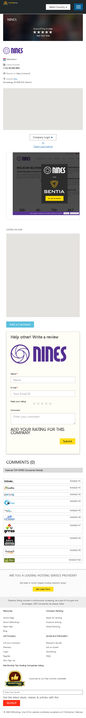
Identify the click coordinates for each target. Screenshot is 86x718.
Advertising (51, 651)
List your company (11, 642)
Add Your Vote (43, 35)
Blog (5, 631)
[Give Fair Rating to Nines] (38, 32)
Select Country (57, 7)
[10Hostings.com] (10, 3)
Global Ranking (53, 626)
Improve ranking (53, 622)
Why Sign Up (9, 660)
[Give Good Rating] (42, 404)
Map (15, 79)
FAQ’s (48, 656)
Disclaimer (69, 712)
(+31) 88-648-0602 (11, 68)
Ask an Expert (52, 647)
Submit (67, 441)
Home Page (8, 617)
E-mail (14, 387)
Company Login (42, 137)
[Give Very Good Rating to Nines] (46, 32)
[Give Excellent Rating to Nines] (50, 32)
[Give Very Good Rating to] (46, 404)
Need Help (8, 626)
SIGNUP (11, 703)
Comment (15, 410)
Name (14, 373)
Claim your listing (43, 146)
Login (5, 651)
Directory (7, 647)
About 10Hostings (11, 622)
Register (6, 656)
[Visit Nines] (14, 50)
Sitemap (79, 712)
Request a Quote (54, 642)
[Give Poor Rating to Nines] (35, 32)
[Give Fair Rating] (38, 404)
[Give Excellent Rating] (50, 404)
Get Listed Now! (43, 589)
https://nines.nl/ (23, 73)
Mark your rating (18, 401)
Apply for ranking (54, 617)
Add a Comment (20, 324)
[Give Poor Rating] (34, 404)
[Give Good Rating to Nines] (42, 32)
